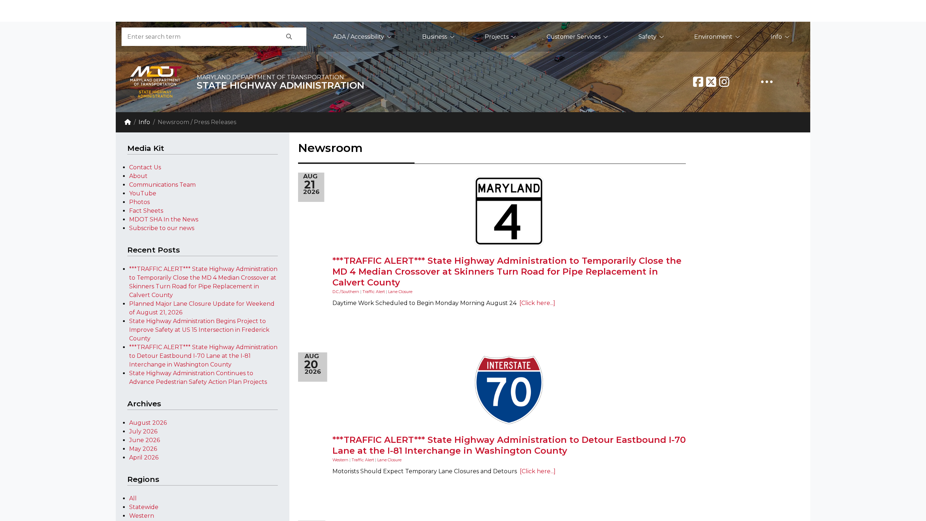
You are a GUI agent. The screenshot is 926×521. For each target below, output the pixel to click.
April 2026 (143, 457)
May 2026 (143, 448)
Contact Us (145, 167)
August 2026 (148, 422)
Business (434, 36)
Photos (139, 202)
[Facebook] (698, 82)
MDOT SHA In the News (163, 219)
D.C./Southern (345, 291)
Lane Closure (400, 291)
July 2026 (143, 431)
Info (776, 36)
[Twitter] (711, 82)
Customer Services (573, 36)
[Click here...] (536, 303)
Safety (647, 36)
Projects (497, 36)
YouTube (142, 193)
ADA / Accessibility (358, 36)
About (138, 176)
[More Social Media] (767, 82)
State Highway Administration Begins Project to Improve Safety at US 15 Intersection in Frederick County (199, 330)
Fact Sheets (146, 210)
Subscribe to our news (161, 228)
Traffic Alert (373, 291)
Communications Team (162, 184)
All (133, 498)
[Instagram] (724, 82)
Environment (713, 36)
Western (141, 515)
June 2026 (144, 440)
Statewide (143, 507)
